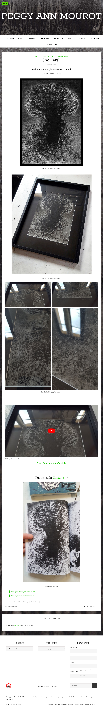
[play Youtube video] (51, 431)
